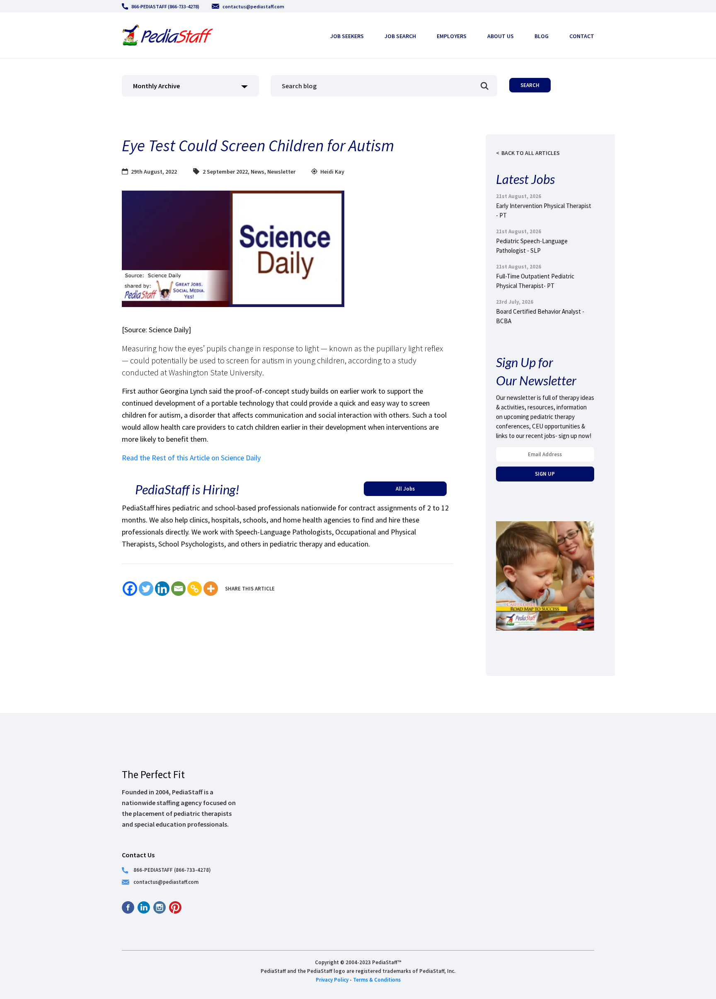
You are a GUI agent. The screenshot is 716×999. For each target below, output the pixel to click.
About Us (500, 36)
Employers (452, 36)
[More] (210, 588)
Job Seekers (347, 36)
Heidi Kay (332, 171)
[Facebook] (130, 588)
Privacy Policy (332, 979)
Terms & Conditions (377, 979)
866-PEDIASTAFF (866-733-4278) (165, 6)
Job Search (400, 36)
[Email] (178, 588)
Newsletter (281, 171)
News (257, 171)
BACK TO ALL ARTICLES (530, 153)
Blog (542, 36)
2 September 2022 (225, 171)
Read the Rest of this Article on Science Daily (191, 457)
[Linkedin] (162, 588)
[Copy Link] (194, 588)
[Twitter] (146, 588)
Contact (581, 36)
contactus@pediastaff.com (253, 6)
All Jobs (405, 488)
